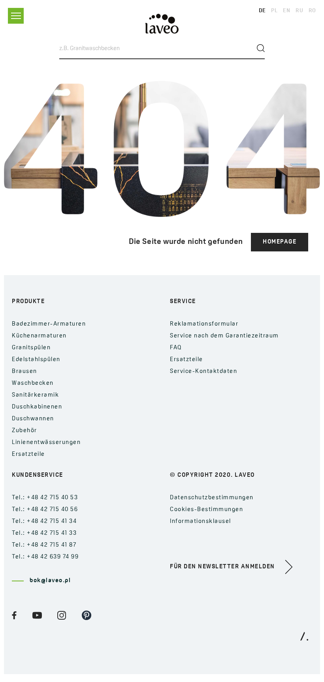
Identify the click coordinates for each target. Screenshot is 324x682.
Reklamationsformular (204, 324)
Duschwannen (33, 419)
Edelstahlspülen (36, 360)
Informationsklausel (200, 522)
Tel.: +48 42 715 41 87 (44, 545)
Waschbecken (33, 383)
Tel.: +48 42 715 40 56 (45, 510)
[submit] (261, 48)
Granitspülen (31, 348)
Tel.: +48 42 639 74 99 (45, 557)
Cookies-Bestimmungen (206, 510)
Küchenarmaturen (39, 336)
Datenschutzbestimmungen (212, 498)
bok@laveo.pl (50, 581)
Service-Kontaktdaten (203, 372)
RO (312, 11)
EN (286, 11)
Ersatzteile (28, 454)
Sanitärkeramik (35, 395)
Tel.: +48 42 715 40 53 (45, 498)
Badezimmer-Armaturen (49, 324)
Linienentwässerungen (46, 443)
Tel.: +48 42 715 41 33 (44, 533)
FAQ (176, 348)
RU (299, 11)
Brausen (24, 372)
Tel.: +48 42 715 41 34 (44, 522)
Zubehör (24, 431)
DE (262, 11)
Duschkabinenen (37, 407)
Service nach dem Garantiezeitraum (224, 336)
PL (274, 11)
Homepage (279, 242)
